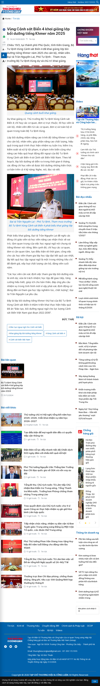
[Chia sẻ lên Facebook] (4, 29)
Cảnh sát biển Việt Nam (20, 339)
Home (7, 18)
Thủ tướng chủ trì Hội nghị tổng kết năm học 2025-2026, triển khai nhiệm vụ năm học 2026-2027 (47, 417)
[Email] (16, 646)
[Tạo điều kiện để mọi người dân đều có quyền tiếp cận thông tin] (11, 437)
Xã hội (79, 317)
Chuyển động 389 (50, 625)
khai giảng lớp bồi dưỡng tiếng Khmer (26, 333)
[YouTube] (10, 646)
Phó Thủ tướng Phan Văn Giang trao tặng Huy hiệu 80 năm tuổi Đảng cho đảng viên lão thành (48, 544)
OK (94, 681)
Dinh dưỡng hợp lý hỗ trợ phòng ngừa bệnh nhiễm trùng (89, 594)
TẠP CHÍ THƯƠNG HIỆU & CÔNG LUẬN (48, 674)
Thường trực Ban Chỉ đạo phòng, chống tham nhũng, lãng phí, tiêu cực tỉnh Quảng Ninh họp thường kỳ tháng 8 (48, 579)
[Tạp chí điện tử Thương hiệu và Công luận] (15, 639)
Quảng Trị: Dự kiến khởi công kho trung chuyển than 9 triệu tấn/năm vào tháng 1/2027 (88, 229)
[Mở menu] (2, 2)
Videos (59, 630)
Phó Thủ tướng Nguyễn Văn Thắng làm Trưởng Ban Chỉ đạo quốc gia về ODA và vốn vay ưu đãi (48, 470)
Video (79, 101)
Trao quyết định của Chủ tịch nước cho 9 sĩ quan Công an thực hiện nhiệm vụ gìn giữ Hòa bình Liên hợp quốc (48, 509)
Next (95, 522)
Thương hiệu (33, 625)
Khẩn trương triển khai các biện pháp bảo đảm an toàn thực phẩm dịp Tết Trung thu (88, 395)
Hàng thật (72, 2)
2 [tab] (89, 523)
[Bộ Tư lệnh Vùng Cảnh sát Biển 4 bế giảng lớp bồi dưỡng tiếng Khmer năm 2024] (12, 371)
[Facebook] (5, 646)
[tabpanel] (87, 480)
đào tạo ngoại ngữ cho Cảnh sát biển (26, 327)
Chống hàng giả (88, 432)
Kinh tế (20, 625)
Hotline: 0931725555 (86, 2)
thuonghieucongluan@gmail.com (47, 651)
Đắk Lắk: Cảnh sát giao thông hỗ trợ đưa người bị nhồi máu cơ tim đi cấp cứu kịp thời (87, 209)
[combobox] (87, 41)
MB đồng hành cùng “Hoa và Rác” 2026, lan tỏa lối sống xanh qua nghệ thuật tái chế (89, 284)
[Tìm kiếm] (97, 2)
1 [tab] (85, 523)
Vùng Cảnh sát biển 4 (56, 333)
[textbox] (87, 41)
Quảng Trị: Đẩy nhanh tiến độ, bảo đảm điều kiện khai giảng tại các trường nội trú (88, 265)
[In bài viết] (4, 36)
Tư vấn (41, 630)
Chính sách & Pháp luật (73, 625)
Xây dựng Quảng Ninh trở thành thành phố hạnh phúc (89, 379)
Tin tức (16, 18)
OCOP (90, 625)
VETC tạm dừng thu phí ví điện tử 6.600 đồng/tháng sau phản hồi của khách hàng (88, 578)
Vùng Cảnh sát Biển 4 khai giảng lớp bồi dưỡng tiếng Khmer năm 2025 (38, 31)
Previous (79, 522)
